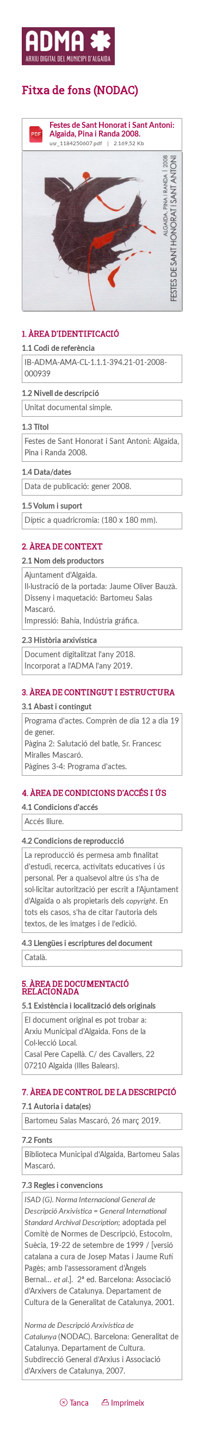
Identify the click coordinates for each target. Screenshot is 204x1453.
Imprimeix (126, 1403)
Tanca (78, 1403)
